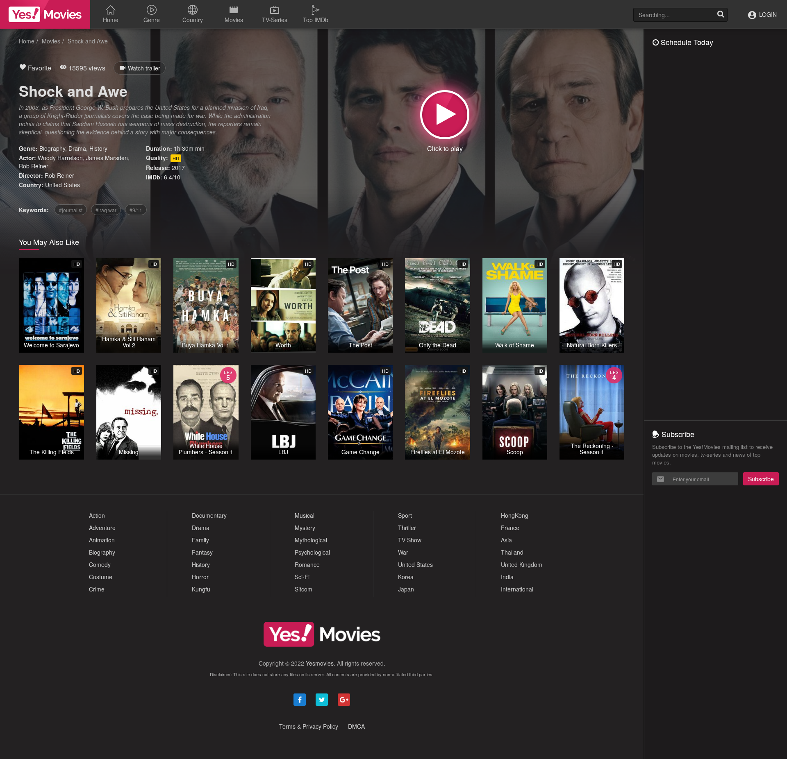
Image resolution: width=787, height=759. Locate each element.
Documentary (209, 515)
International (517, 589)
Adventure (102, 527)
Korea (406, 577)
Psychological (312, 552)
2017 (178, 167)
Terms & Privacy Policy (308, 726)
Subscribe (761, 479)
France (510, 527)
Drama (77, 148)
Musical (304, 515)
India (507, 577)
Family (200, 540)
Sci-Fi (302, 577)
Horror (200, 577)
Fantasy (202, 552)
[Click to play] (444, 114)
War (403, 552)
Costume (100, 577)
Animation (102, 540)
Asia (506, 540)
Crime (97, 589)
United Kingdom (521, 564)
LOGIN (767, 14)
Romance (307, 564)
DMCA (356, 726)
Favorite (38, 68)
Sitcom (303, 589)
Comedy (100, 564)
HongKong (514, 515)
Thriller (407, 527)
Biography (52, 148)
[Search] (721, 15)
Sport (405, 515)
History (98, 148)
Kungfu (201, 589)
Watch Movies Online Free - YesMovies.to (45, 14)
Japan (406, 589)
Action (97, 515)
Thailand (512, 552)
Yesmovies (320, 663)
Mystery (305, 527)
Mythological (311, 540)
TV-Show (409, 540)
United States (62, 185)
